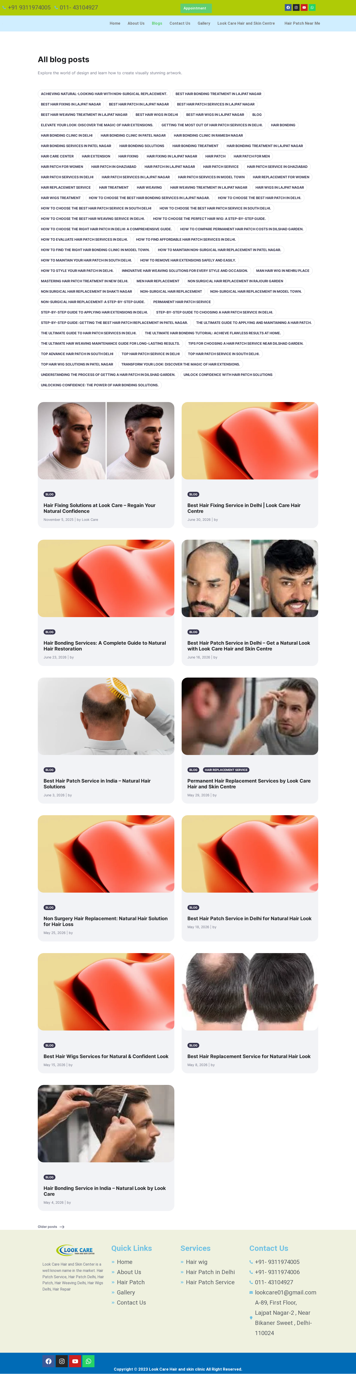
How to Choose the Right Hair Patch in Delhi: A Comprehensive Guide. (106, 229)
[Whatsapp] (312, 7)
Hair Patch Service (221, 166)
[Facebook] (288, 7)
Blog (257, 114)
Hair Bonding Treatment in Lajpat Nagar (265, 146)
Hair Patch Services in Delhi (67, 177)
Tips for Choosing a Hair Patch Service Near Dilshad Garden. (245, 343)
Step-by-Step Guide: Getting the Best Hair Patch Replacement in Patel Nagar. (114, 323)
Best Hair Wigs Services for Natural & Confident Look (106, 1056)
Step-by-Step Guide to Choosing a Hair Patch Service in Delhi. (214, 312)
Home (115, 23)
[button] (247, 23)
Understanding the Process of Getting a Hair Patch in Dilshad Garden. (108, 375)
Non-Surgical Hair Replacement (171, 291)
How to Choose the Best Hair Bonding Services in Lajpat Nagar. (149, 198)
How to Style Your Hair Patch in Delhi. (77, 271)
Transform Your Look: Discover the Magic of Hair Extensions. (180, 364)
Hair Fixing (128, 156)
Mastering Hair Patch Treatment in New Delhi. (84, 281)
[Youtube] (304, 7)
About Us (136, 23)
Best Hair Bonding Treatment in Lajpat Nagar (218, 94)
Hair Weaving (149, 187)
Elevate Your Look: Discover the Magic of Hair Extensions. (97, 125)
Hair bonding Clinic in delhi (67, 135)
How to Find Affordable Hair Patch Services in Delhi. (186, 239)
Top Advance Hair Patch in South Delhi (77, 354)
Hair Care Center (57, 156)
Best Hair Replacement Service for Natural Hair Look (249, 1056)
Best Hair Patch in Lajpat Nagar (139, 104)
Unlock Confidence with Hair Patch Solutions (228, 375)
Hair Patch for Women (62, 166)
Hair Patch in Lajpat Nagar (170, 166)
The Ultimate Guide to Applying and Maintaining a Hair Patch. (254, 323)
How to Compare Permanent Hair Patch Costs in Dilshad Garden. (241, 229)
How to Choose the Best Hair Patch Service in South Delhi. (215, 208)
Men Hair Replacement (158, 281)
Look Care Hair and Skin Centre (246, 23)
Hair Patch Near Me (302, 23)
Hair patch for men (252, 156)
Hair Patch (215, 156)
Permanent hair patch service (182, 302)
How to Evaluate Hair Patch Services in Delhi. (84, 239)
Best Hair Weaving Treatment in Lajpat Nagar (84, 114)
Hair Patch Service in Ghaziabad (277, 166)
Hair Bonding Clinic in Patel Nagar (133, 135)
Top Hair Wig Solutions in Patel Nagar (77, 364)
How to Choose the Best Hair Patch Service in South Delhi (96, 208)
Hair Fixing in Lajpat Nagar (172, 156)
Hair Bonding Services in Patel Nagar (76, 146)
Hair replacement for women (281, 177)
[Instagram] (296, 7)
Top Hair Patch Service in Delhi (151, 354)
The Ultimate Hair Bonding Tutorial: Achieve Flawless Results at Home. (213, 333)
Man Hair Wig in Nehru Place (283, 271)
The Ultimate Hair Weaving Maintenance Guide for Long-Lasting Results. (110, 343)
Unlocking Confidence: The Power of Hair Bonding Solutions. (100, 385)
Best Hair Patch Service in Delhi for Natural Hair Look (249, 918)
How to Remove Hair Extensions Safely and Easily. (188, 260)
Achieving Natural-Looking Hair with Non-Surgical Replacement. (104, 94)
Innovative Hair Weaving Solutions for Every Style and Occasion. (185, 271)
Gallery (204, 23)
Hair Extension (96, 156)
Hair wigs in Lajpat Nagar (279, 187)
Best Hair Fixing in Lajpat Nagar (71, 104)
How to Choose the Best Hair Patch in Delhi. (259, 198)
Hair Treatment (114, 187)
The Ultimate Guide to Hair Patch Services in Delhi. (89, 333)
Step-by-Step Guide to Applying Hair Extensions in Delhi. (94, 312)
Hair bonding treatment (195, 146)
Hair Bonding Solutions (141, 146)
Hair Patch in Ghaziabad (113, 166)
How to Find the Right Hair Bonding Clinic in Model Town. (95, 250)
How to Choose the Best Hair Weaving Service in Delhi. (93, 219)
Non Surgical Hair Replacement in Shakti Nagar (86, 291)
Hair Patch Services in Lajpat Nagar (136, 177)
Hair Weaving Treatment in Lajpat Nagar (208, 187)
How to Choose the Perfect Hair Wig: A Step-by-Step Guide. (209, 219)
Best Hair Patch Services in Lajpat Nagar (216, 104)
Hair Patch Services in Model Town (211, 177)
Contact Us (180, 23)
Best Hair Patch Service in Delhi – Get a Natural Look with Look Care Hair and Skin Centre (248, 646)
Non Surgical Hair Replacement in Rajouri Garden (235, 281)
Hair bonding (283, 125)
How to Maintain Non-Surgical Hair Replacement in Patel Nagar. (219, 250)
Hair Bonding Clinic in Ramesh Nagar (208, 135)
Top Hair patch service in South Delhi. (224, 354)
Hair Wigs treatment (61, 198)
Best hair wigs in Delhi (157, 114)
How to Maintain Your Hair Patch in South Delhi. (86, 260)
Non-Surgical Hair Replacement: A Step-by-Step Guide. (93, 302)
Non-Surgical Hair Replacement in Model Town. (256, 291)
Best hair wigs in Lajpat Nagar (215, 114)
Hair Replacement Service (66, 187)
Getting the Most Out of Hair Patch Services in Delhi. (212, 125)
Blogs (157, 23)
